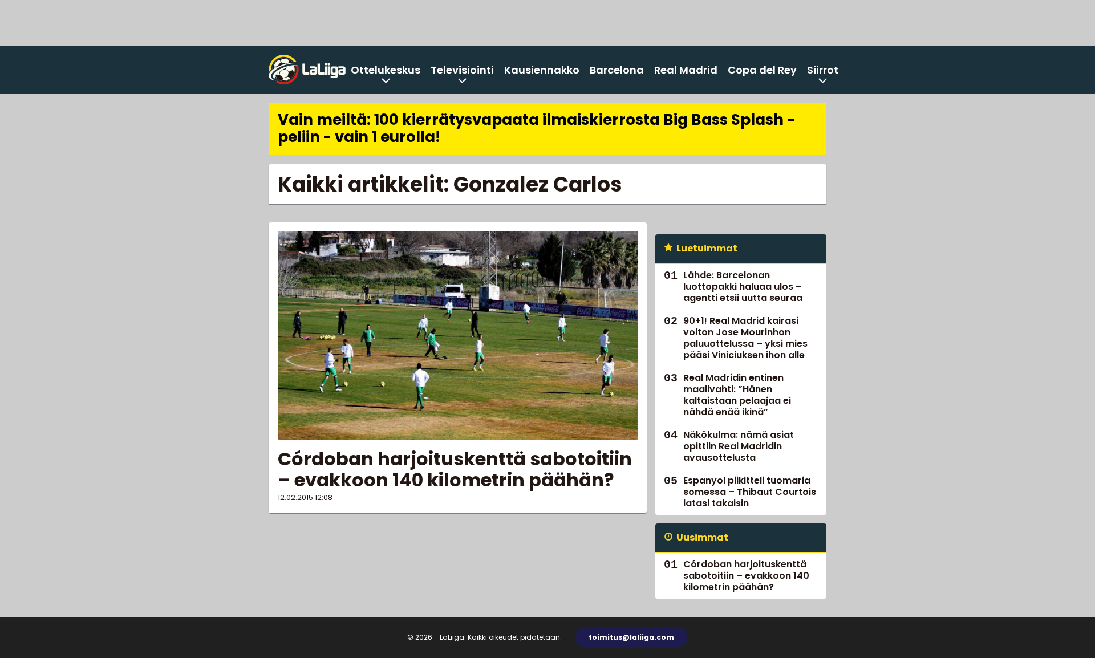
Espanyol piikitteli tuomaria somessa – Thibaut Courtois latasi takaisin (749, 492)
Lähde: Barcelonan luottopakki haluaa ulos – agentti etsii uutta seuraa (742, 286)
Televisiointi (462, 70)
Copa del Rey (762, 70)
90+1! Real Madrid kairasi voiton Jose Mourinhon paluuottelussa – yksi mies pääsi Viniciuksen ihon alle (745, 338)
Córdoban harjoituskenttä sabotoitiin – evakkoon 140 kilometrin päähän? (455, 469)
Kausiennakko (541, 70)
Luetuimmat (706, 248)
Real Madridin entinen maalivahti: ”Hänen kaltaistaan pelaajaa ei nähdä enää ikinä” (737, 395)
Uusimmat (702, 537)
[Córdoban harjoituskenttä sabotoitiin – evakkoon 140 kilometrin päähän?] (458, 335)
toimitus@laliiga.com (631, 637)
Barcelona (617, 70)
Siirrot (822, 70)
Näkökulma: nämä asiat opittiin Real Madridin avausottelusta (738, 446)
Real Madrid (685, 70)
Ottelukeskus (385, 70)
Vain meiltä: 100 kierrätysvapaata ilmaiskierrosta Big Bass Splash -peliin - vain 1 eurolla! (536, 128)
